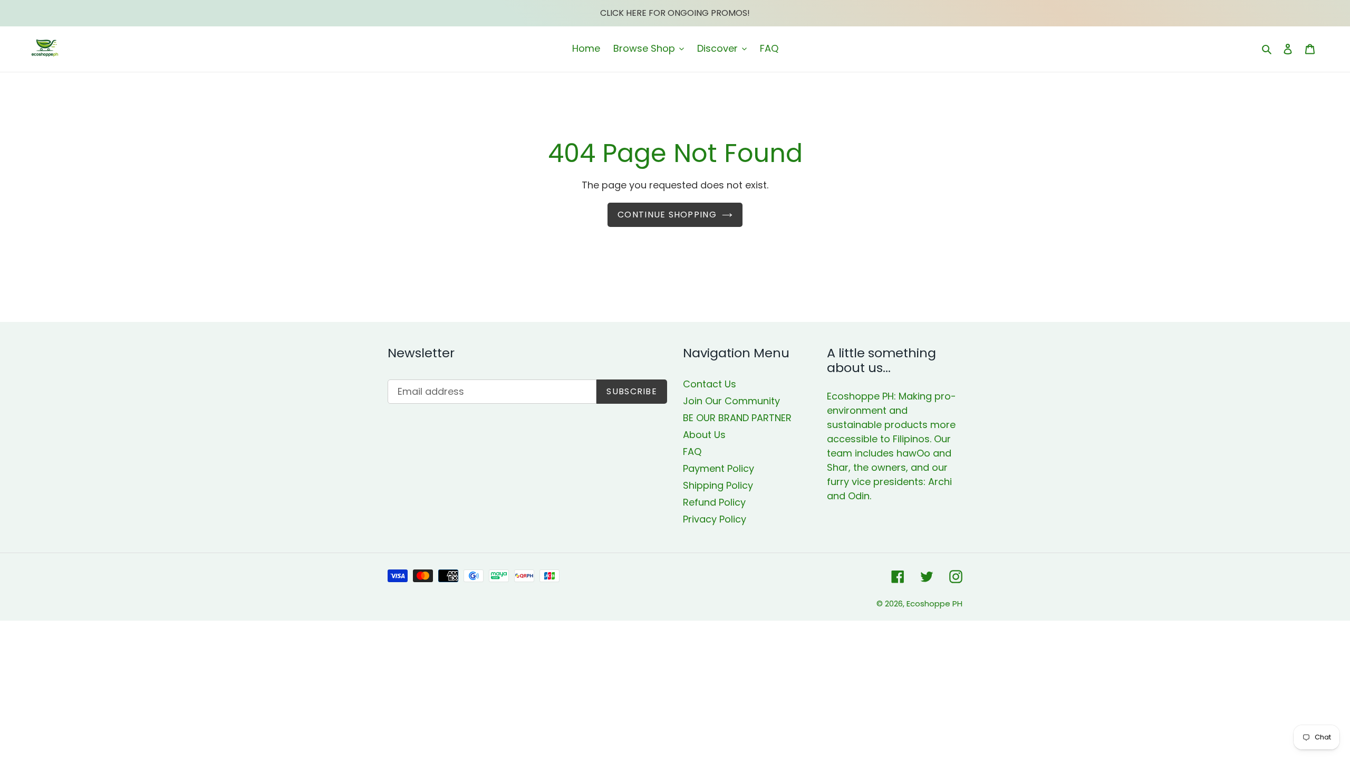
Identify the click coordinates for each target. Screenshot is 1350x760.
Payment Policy (718, 468)
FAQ (692, 451)
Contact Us (709, 384)
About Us (704, 434)
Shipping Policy (718, 485)
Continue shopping (667, 214)
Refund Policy (714, 502)
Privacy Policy (714, 519)
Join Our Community (731, 400)
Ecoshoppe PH (934, 603)
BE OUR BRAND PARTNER (737, 417)
